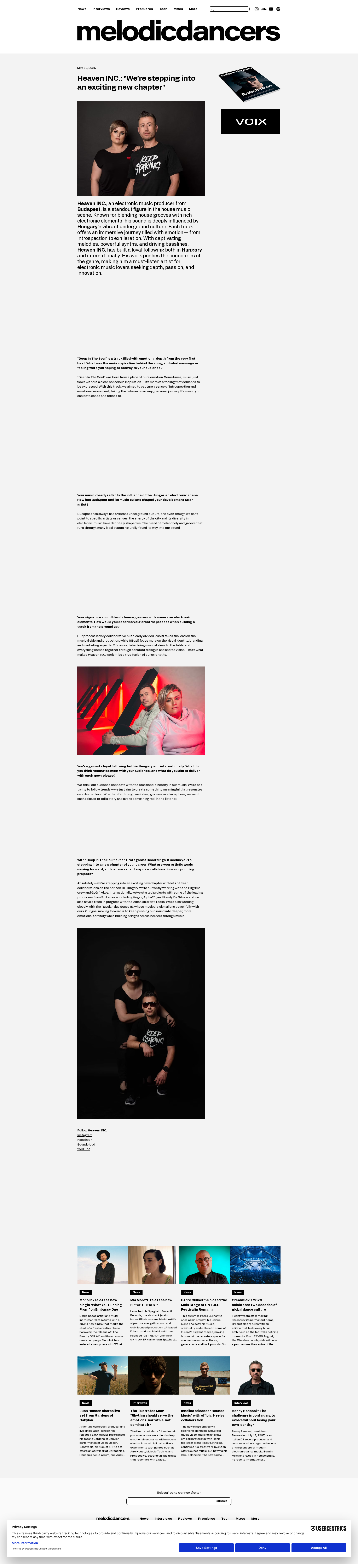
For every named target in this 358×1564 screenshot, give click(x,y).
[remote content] (141, 316)
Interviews (140, 1403)
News (85, 1292)
